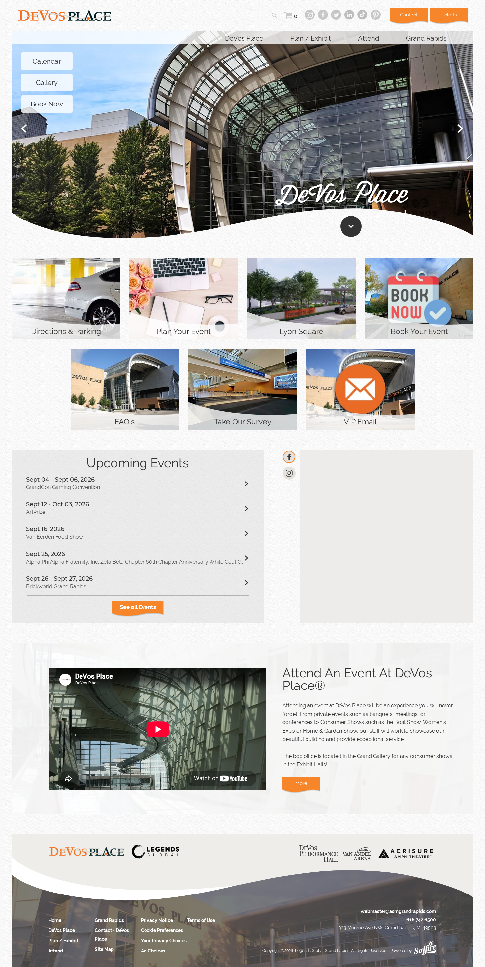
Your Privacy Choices (164, 940)
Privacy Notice (157, 920)
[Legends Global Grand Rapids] (64, 15)
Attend (368, 38)
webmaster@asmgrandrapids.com (398, 911)
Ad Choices (153, 950)
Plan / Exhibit (310, 38)
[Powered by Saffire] (425, 946)
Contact (409, 15)
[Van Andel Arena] (357, 853)
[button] (24, 128)
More (66, 314)
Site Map (104, 949)
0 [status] (295, 16)
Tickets (448, 15)
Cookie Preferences (162, 930)
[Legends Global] (155, 852)
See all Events (138, 607)
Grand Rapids (426, 38)
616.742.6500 (421, 919)
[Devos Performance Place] (318, 853)
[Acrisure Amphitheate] (406, 853)
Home (54, 920)
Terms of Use (201, 920)
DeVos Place (244, 38)
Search (274, 15)
